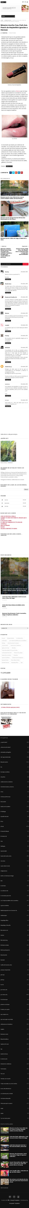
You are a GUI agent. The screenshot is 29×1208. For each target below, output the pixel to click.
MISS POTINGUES (5, 525)
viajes (2, 1113)
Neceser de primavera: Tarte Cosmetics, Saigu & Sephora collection (18, 1155)
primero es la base (18, 652)
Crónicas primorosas (5, 796)
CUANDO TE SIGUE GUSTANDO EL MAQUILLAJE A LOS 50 (14, 518)
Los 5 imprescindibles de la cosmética (17, 640)
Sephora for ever (5, 648)
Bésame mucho (7, 20)
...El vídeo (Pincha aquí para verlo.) (10, 707)
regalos (2, 1029)
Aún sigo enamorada (5, 757)
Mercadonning (4, 940)
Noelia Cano (8, 283)
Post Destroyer (4, 999)
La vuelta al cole (4, 890)
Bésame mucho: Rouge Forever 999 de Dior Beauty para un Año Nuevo (13, 218)
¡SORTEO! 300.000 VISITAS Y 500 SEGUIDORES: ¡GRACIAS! (18, 1145)
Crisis (2, 791)
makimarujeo (4, 915)
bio (1, 767)
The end (2, 1073)
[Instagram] (25, 2)
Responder (8, 279)
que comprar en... (5, 1014)
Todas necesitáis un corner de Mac (10, 650)
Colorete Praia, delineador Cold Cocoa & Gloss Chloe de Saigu (19, 1137)
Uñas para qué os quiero (13, 643)
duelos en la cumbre (6, 655)
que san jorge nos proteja (7, 1019)
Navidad (3, 960)
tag (1, 1049)
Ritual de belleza (4, 1039)
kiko (2, 880)
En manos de (4, 836)
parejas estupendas (5, 970)
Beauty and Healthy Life (11, 297)
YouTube (15, 506)
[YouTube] (27, 2)
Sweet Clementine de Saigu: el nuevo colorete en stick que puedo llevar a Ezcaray (18, 1163)
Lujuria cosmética (6, 657)
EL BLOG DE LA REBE (6, 520)
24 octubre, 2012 (24, 384)
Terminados (3, 1068)
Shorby (7, 272)
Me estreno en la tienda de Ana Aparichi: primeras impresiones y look (19, 1180)
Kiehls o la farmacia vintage (7, 875)
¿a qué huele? (5, 645)
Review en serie (5, 660)
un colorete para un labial (7, 1093)
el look (3, 638)
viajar (2, 1108)
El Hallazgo (3, 811)
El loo (2, 821)
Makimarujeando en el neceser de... (9, 910)
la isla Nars (4, 640)
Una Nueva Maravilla (5, 1098)
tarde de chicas (4, 1054)
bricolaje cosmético (5, 772)
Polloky (7, 335)
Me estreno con (4, 930)
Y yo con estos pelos (5, 1118)
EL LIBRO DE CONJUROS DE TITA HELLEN (11, 522)
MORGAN (7, 347)
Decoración (3, 801)
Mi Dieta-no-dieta (5, 945)
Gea (22, 662)
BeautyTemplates (15, 1200)
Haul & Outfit (4, 851)
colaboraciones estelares (17, 657)
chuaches (16, 655)
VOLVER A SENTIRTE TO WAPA (9, 528)
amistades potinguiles (6, 752)
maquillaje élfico (14, 662)
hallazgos (3, 846)
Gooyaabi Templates (14, 1203)
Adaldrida (7, 366)
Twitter (15, 499)
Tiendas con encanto (5, 1078)
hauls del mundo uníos (6, 856)
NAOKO (3, 527)
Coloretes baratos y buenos (7, 786)
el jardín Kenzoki (5, 662)
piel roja (2, 974)
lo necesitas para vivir (7, 652)
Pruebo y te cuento (5, 1009)
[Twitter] (23, 2)
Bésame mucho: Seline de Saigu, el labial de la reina (14, 239)
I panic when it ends (15, 660)
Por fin (2, 984)
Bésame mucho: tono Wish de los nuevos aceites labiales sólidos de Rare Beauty (12, 197)
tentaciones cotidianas (15, 645)
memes (2, 935)
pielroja (3, 643)
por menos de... (19, 638)
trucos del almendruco (6, 1088)
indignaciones (4, 871)
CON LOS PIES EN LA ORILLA (8, 516)
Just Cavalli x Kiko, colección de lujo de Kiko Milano (19, 1171)
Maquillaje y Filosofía (5, 925)
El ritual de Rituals (5, 831)
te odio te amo (4, 1059)
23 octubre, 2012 (24, 271)
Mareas (18, 91)
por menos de (4, 989)
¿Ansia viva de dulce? (6, 747)
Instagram (15, 503)
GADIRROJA (4, 524)
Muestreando (4, 955)
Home (2, 20)
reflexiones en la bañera (6, 1024)
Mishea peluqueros (5, 950)
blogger (25, 264)
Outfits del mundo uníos (6, 965)
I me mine (14, 648)
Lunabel (7, 325)
